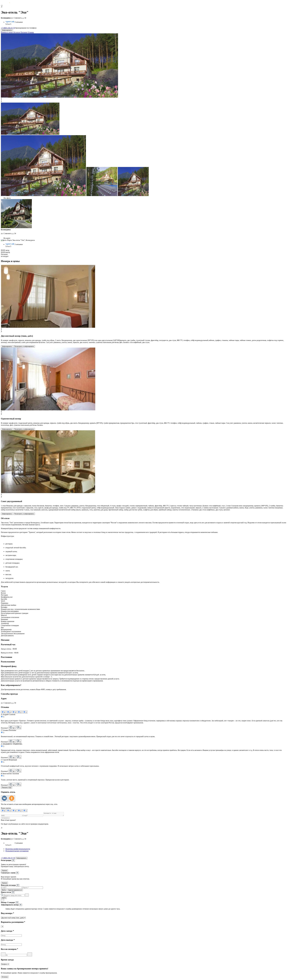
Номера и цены (7, 32)
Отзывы (31, 32)
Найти (4, 898)
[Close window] (13, 860)
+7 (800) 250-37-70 (8, 28)
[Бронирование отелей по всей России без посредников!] (7, 3)
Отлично (5, 977)
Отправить (5, 818)
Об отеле (16, 32)
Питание (23, 32)
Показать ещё (6, 787)
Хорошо (4, 870)
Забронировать (7, 30)
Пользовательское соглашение (17, 851)
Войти (4, 890)
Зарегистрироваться (15, 890)
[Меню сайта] (2, 5)
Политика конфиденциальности (17, 849)
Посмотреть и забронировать (24, 346)
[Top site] (2, 856)
